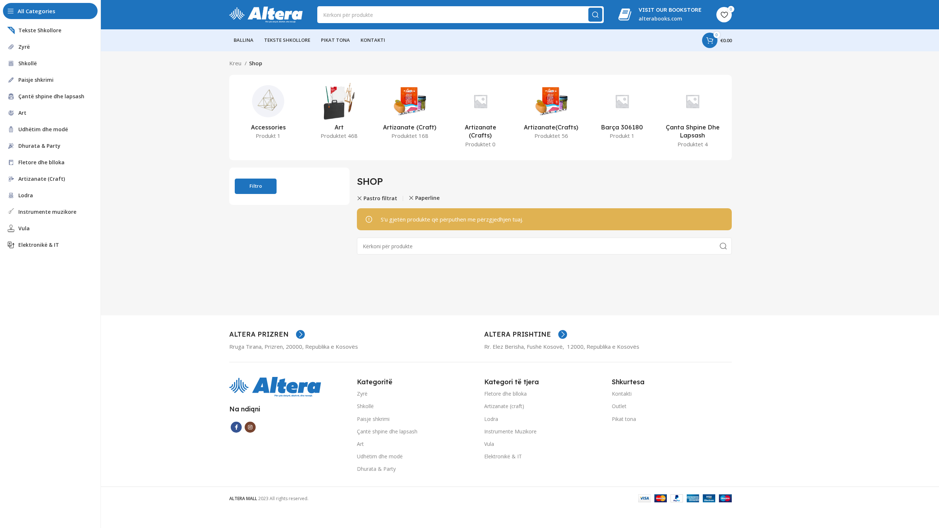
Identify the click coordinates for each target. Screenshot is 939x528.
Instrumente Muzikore (510, 431)
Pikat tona (624, 418)
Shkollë (365, 406)
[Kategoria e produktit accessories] (268, 113)
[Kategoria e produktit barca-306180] (622, 113)
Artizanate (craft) (504, 406)
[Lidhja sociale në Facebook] (236, 427)
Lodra (491, 418)
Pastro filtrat (380, 198)
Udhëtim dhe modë (380, 456)
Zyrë (362, 393)
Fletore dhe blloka (505, 393)
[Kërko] (595, 15)
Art (360, 443)
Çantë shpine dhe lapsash (387, 431)
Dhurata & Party (376, 468)
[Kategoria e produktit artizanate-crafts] (480, 117)
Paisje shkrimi (373, 418)
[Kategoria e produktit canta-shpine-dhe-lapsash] (692, 117)
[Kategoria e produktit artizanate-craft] (410, 113)
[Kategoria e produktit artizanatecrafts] (551, 113)
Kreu (236, 63)
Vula (489, 443)
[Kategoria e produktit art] (339, 113)
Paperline (427, 198)
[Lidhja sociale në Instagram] (250, 427)
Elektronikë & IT (503, 456)
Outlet (619, 406)
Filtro (255, 186)
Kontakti (622, 393)
